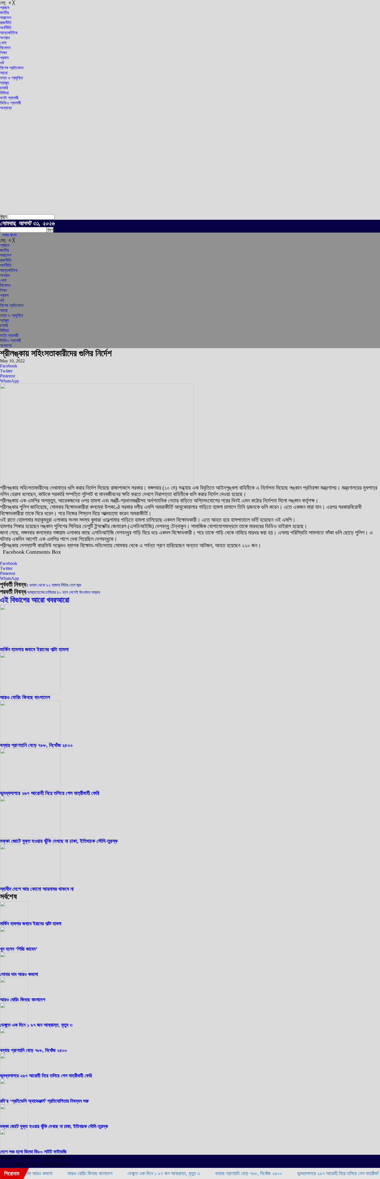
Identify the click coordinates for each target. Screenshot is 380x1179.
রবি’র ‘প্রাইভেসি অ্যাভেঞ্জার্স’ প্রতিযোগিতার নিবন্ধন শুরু (44, 1101)
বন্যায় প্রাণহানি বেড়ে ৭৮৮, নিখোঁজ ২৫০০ (36, 745)
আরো (62, 599)
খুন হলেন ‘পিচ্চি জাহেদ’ (19, 949)
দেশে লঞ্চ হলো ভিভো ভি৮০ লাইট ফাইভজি (33, 1151)
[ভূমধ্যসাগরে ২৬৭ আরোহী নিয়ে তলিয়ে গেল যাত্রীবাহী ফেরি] (30, 788)
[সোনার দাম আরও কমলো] (14, 970)
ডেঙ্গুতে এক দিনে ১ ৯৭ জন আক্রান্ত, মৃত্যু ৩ (36, 1025)
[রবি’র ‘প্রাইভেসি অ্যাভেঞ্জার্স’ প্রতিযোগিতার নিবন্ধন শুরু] (14, 1096)
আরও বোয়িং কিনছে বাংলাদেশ (25, 697)
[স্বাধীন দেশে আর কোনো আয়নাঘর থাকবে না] (30, 884)
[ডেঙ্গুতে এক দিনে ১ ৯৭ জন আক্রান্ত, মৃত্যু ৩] (14, 1020)
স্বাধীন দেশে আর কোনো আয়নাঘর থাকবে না (37, 889)
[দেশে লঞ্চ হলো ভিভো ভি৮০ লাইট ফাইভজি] (14, 1147)
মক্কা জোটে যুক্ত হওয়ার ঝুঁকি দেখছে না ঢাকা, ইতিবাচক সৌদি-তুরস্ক (59, 841)
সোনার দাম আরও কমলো (19, 974)
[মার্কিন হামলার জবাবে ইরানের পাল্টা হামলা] (30, 645)
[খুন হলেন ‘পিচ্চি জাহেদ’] (14, 944)
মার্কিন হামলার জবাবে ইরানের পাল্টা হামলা (34, 649)
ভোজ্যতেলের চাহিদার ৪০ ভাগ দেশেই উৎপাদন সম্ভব (63, 592)
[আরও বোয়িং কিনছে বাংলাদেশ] (30, 692)
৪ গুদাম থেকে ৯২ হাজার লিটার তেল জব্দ (53, 585)
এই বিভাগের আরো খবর (28, 599)
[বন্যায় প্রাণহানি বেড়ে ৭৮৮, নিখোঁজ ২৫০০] (30, 740)
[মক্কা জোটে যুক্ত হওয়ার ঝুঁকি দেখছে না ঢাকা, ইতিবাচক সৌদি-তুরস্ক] (30, 836)
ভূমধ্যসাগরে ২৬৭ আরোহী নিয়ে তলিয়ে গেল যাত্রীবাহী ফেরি (49, 793)
